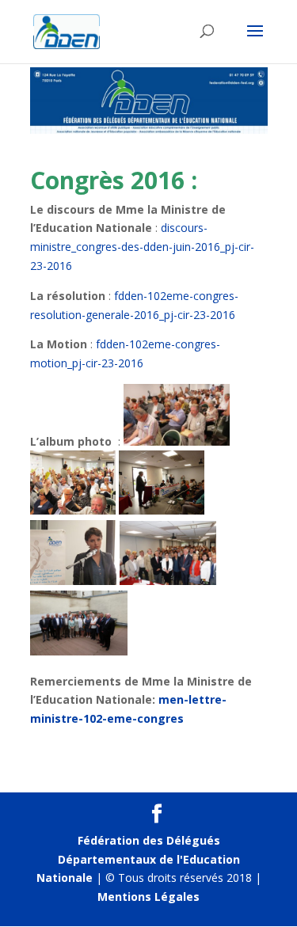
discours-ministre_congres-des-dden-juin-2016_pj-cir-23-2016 (142, 246)
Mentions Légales (148, 896)
